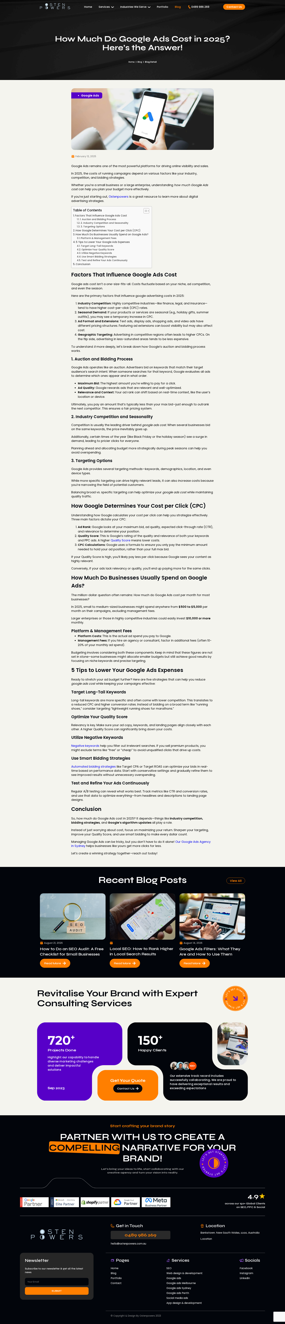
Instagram (246, 1273)
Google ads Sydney (178, 1288)
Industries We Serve (133, 7)
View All (236, 881)
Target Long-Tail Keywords (97, 246)
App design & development (184, 1303)
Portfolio (162, 7)
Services (104, 7)
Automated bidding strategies (93, 766)
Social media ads (177, 1298)
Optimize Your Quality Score (97, 249)
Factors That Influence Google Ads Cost (101, 215)
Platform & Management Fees (98, 238)
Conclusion (83, 264)
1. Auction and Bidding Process (98, 219)
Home (88, 7)
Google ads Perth (177, 1293)
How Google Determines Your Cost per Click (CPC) (108, 230)
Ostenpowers (118, 197)
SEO (169, 1268)
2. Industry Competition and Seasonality (104, 223)
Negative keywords (85, 746)
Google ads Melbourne (181, 1283)
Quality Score (120, 540)
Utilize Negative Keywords (96, 253)
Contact (116, 1283)
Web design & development (184, 1273)
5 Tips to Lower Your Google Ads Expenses (103, 242)
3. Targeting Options (93, 226)
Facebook (246, 1268)
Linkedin (245, 1278)
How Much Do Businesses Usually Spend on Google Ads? (112, 234)
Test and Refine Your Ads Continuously (104, 260)
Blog (178, 7)
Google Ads (90, 95)
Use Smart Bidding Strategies (99, 256)
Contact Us (234, 7)
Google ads (173, 1278)
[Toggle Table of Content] (144, 211)
